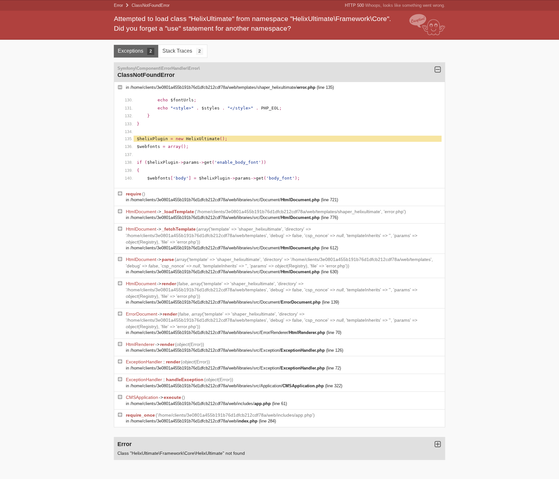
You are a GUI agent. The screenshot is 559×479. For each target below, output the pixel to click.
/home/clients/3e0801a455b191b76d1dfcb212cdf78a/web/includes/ (200, 403)
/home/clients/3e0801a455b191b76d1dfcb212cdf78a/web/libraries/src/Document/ (225, 199)
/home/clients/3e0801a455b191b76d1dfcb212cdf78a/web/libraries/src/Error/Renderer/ (227, 332)
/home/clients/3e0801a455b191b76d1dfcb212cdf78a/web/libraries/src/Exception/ (227, 350)
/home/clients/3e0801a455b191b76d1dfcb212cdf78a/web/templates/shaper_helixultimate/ (222, 87)
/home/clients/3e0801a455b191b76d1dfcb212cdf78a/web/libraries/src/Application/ (227, 385)
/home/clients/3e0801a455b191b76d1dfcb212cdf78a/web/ (194, 421)
